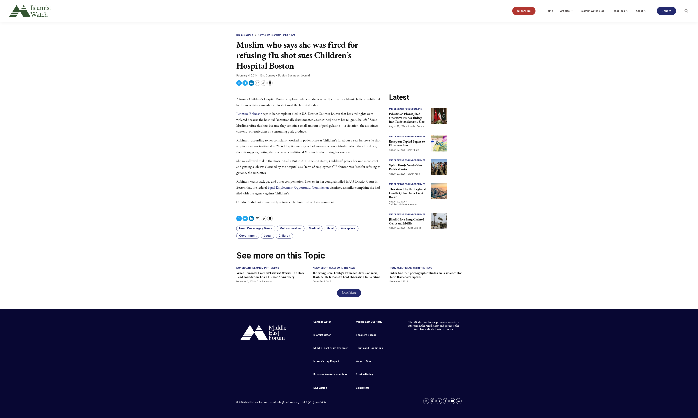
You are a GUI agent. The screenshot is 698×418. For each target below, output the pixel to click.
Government (247, 235)
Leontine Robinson (249, 114)
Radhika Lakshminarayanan (403, 204)
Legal (267, 235)
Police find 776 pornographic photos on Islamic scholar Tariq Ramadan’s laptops (426, 275)
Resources (618, 10)
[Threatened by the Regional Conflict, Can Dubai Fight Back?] (439, 191)
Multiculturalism (291, 228)
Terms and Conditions (369, 348)
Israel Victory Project (326, 361)
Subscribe (524, 11)
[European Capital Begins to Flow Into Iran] (439, 143)
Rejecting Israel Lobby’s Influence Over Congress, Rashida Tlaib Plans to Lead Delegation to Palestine (346, 275)
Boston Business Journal (294, 75)
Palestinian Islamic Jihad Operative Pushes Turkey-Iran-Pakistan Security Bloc (406, 118)
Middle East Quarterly (369, 321)
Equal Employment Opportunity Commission (298, 187)
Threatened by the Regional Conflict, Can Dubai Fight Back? (407, 193)
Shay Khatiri (413, 150)
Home (549, 10)
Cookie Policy (364, 374)
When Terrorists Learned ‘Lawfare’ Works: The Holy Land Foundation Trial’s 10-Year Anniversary (270, 275)
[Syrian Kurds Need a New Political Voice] (439, 167)
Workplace (348, 228)
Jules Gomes (414, 228)
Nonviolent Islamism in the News (276, 34)
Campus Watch (322, 321)
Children (284, 235)
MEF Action (320, 387)
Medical (314, 228)
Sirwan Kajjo (414, 174)
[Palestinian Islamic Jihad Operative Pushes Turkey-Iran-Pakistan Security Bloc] (439, 116)
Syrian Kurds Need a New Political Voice (406, 167)
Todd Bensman (264, 281)
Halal (330, 228)
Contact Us (362, 387)
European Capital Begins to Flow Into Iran (407, 143)
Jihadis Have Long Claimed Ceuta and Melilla (406, 221)
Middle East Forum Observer (407, 136)
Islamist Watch (244, 34)
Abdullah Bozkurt (416, 126)
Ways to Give (363, 361)
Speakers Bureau (366, 335)
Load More (349, 293)
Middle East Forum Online (405, 109)
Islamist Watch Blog (593, 10)
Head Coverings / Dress (255, 228)
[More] (571, 10)
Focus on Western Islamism (330, 374)
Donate (666, 11)
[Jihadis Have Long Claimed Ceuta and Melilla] (439, 221)
